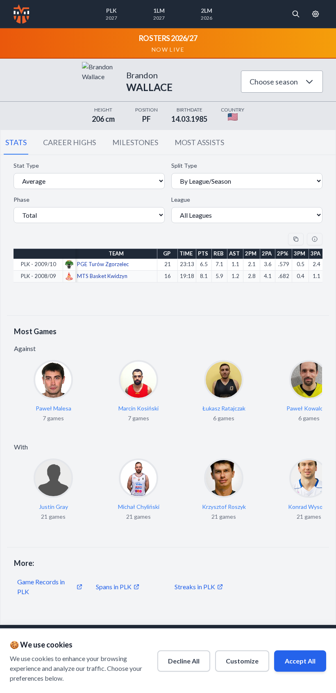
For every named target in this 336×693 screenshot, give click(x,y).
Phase (22, 199)
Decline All (184, 661)
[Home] (21, 14)
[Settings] (315, 14)
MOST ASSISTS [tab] (199, 142)
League (180, 199)
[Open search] (295, 14)
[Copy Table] (296, 239)
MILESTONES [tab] (135, 142)
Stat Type (26, 165)
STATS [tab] (16, 142)
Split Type (184, 165)
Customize (242, 661)
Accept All (300, 661)
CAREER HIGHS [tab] (69, 142)
